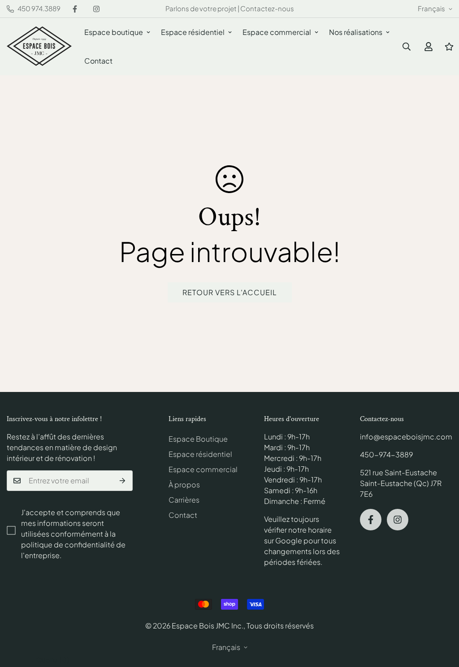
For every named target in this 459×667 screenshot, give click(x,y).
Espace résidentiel (193, 32)
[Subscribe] (123, 480)
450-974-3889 (386, 454)
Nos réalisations (355, 32)
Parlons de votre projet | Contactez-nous (229, 8)
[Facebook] (75, 9)
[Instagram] (96, 9)
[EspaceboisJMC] (39, 47)
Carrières (184, 499)
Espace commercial (276, 32)
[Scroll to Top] (441, 618)
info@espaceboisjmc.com (406, 436)
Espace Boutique (198, 438)
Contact (98, 60)
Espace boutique (113, 32)
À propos (184, 484)
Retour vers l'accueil (229, 292)
